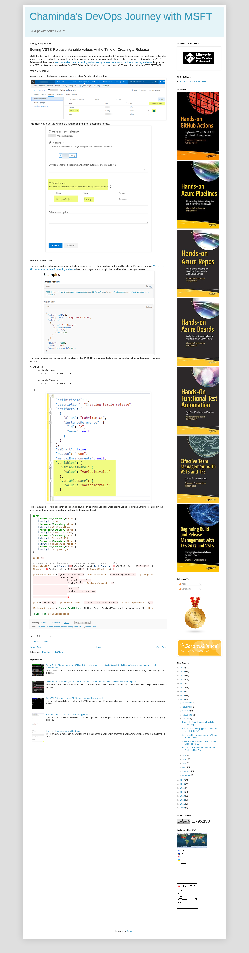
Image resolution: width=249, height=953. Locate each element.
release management (69, 627)
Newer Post (35, 647)
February (186, 771)
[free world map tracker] (192, 847)
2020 (182, 691)
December (187, 703)
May (184, 763)
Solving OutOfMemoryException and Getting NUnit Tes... (198, 749)
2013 (182, 796)
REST (81, 627)
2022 (182, 683)
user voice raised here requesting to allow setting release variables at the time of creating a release (103, 62)
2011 (182, 804)
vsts (94, 627)
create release (47, 627)
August (185, 719)
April (184, 767)
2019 (182, 695)
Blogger (130, 931)
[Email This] (76, 622)
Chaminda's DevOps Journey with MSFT (121, 16)
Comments (186, 589)
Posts (183, 584)
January (186, 775)
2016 (182, 784)
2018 (182, 699)
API (38, 627)
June (185, 759)
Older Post (161, 647)
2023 (182, 679)
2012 (182, 800)
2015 (182, 788)
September (187, 715)
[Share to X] (82, 622)
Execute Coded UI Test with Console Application (68, 714)
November (187, 707)
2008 (182, 808)
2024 (182, 675)
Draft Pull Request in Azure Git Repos (63, 731)
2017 (182, 780)
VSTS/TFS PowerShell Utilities (194, 81)
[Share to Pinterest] (89, 622)
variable (88, 627)
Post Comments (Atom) (52, 652)
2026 (182, 667)
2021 (182, 687)
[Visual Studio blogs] (195, 633)
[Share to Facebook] (85, 622)
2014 (182, 792)
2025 (182, 671)
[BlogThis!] (79, 622)
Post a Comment (41, 641)
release (57, 627)
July (184, 755)
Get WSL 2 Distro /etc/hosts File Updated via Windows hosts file (75, 698)
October (186, 711)
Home (99, 647)
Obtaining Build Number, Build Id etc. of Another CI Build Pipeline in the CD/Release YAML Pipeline (91, 682)
